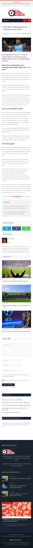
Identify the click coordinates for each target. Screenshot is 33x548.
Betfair (23, 140)
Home (10, 534)
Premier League (24, 59)
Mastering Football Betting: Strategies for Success (15, 281)
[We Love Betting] (16, 13)
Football (19, 33)
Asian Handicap (16, 196)
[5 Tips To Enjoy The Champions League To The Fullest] (16, 320)
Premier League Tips (26, 33)
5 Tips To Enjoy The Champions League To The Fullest (16, 331)
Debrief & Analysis (7, 503)
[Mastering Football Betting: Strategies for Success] (16, 269)
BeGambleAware (24, 542)
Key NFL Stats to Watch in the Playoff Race (12, 400)
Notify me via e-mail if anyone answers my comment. (16, 380)
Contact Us (21, 534)
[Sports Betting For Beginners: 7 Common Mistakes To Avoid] (16, 294)
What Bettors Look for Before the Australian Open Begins (17, 3)
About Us (15, 534)
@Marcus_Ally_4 (6, 59)
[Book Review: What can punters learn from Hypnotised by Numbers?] (16, 509)
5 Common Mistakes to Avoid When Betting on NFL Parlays (16, 405)
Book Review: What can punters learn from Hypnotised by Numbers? (15, 520)
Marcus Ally (6, 33)
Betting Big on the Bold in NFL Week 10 (11, 412)
